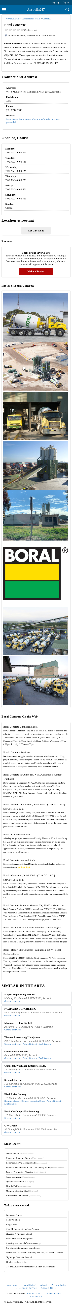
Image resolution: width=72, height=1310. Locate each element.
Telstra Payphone (20, 1153)
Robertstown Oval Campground (26, 1163)
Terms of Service (28, 1288)
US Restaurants (53, 1293)
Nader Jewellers (13, 1219)
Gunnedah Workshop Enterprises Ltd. (25, 1065)
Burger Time (11, 1224)
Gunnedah (46, 19)
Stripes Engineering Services (19, 994)
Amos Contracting (20, 1177)
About (43, 1285)
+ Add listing (29, 1285)
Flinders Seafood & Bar (16, 1262)
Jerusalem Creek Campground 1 (20, 1238)
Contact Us (47, 1288)
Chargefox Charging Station (25, 1158)
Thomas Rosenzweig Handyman (22, 1037)
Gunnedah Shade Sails (16, 1051)
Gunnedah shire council (31, 19)
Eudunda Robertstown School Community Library (35, 1167)
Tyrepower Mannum (20, 1181)
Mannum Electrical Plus (22, 1191)
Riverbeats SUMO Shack (23, 1195)
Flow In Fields (18, 1186)
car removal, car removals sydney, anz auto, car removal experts (34, 1252)
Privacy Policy (58, 1285)
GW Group (10, 1125)
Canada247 (36, 1296)
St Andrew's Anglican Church (19, 1234)
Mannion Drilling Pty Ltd (18, 1023)
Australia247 (36, 9)
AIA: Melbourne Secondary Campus (22, 1229)
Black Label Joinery (15, 1094)
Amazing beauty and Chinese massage (23, 1243)
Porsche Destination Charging (26, 1172)
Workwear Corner (14, 1215)
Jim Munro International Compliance (23, 1248)
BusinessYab (33, 1293)
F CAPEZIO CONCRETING (20, 1008)
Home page (12, 1285)
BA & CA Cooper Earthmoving (21, 1111)
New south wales (13, 19)
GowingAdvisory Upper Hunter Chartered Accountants (30, 1266)
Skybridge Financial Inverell (19, 1257)
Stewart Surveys (13, 1080)
